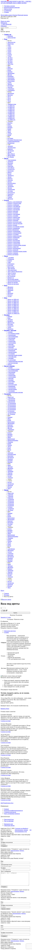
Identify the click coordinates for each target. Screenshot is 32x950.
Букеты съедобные (13, 254)
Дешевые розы (12, 104)
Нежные (10, 462)
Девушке (10, 466)
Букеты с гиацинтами (14, 243)
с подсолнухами (12, 349)
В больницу (11, 264)
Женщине (10, 287)
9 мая (9, 262)
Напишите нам (8, 824)
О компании (7, 10)
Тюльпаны (11, 186)
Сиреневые (11, 88)
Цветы (6, 158)
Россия (10, 482)
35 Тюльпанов (12, 408)
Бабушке (10, 474)
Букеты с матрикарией (14, 248)
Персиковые (11, 79)
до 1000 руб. (11, 105)
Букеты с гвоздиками (14, 209)
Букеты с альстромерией (15, 202)
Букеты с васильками (14, 240)
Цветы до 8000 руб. (13, 310)
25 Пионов (11, 502)
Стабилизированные (14, 141)
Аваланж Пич (12, 147)
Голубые (10, 524)
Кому (5, 285)
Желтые (10, 74)
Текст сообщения (6, 871)
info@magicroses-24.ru (7, 803)
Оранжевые (11, 78)
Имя (2, 839)
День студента (12, 273)
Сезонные (10, 553)
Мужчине (10, 293)
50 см (9, 98)
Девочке (10, 473)
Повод (6, 256)
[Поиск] (2, 29)
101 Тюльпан (11, 414)
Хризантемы (11, 189)
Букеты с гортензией (14, 208)
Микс (9, 67)
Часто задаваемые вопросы (12, 813)
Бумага (10, 432)
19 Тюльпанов (12, 404)
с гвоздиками (11, 338)
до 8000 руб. (11, 116)
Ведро (9, 449)
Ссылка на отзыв (6, 721)
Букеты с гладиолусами (14, 203)
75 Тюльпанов (12, 412)
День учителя (11, 274)
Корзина (10, 127)
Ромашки (10, 184)
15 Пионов (11, 499)
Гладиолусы (11, 169)
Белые (9, 70)
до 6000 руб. (11, 113)
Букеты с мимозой (13, 250)
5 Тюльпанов (11, 398)
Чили (9, 488)
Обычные (10, 453)
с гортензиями (12, 343)
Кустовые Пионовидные (15, 140)
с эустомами (11, 353)
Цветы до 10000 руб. (14, 313)
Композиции (11, 439)
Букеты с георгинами (14, 242)
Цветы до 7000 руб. (13, 308)
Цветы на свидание (13, 284)
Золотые (10, 87)
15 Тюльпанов (12, 403)
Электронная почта (6, 864)
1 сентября (11, 257)
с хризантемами (12, 352)
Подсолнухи (11, 192)
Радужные (10, 85)
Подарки (6, 315)
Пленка (10, 126)
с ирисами (10, 344)
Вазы (9, 318)
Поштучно (11, 44)
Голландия (11, 484)
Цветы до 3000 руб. (13, 302)
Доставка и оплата (9, 6)
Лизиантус (11, 175)
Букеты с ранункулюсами (15, 223)
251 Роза (10, 61)
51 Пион (10, 507)
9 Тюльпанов (11, 401)
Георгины (10, 166)
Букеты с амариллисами (15, 236)
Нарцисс (10, 178)
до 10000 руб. (11, 119)
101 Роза (10, 57)
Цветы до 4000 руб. (13, 304)
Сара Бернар (11, 549)
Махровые (11, 550)
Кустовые (10, 138)
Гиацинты (10, 194)
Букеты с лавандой (13, 246)
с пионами (11, 347)
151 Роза (10, 59)
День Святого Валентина (15, 271)
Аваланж (10, 146)
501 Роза (10, 62)
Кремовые (10, 76)
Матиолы (10, 198)
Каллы (9, 174)
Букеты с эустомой (13, 234)
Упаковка (10, 442)
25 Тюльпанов (12, 406)
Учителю (10, 477)
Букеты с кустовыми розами (16, 226)
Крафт (9, 129)
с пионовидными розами (15, 355)
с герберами (11, 339)
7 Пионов (10, 496)
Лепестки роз (11, 42)
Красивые (10, 456)
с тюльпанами (12, 335)
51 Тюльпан (11, 411)
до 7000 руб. (11, 115)
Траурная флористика (14, 281)
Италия (10, 487)
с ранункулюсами (13, 363)
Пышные (10, 459)
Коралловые (11, 81)
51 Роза (10, 54)
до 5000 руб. (11, 112)
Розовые (10, 71)
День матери (11, 268)
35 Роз (9, 51)
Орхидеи (10, 180)
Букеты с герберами (13, 205)
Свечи (9, 327)
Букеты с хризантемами (14, 233)
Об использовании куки (23, 830)
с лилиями (11, 358)
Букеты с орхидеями (13, 219)
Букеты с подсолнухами (15, 222)
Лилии (9, 177)
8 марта (10, 260)
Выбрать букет (5, 708)
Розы (5, 39)
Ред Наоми (11, 157)
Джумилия (11, 150)
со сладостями (12, 360)
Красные (10, 68)
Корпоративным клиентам (12, 7)
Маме (9, 291)
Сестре (10, 296)
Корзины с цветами (10, 330)
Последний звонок (13, 279)
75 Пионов (11, 508)
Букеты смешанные (13, 229)
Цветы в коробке (9, 366)
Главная (6, 809)
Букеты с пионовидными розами (17, 251)
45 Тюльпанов (12, 409)
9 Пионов (10, 497)
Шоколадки (11, 322)
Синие (9, 82)
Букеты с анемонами (14, 237)
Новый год (11, 277)
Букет (9, 124)
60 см (9, 99)
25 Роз (9, 50)
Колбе (9, 135)
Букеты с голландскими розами (17, 245)
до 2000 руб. (11, 107)
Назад (2, 590)
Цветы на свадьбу (13, 282)
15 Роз (9, 47)
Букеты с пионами (13, 220)
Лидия (9, 152)
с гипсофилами (12, 356)
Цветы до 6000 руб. (13, 307)
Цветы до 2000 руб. (13, 301)
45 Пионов (11, 505)
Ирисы (10, 172)
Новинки (10, 36)
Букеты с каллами (13, 212)
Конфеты (10, 321)
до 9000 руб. (11, 118)
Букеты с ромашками (14, 228)
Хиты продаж (12, 37)
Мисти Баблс (11, 155)
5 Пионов (10, 494)
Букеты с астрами (13, 239)
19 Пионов (11, 501)
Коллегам (10, 288)
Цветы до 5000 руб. (13, 305)
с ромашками (11, 350)
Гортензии (11, 171)
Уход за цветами (8, 821)
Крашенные (11, 143)
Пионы (10, 181)
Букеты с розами (12, 225)
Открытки (10, 325)
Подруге (10, 294)
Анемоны (10, 161)
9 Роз (9, 45)
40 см (9, 96)
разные (10, 364)
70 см (9, 101)
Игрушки (10, 324)
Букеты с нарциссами (14, 217)
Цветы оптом (8, 9)
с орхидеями (11, 346)
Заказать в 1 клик (6, 617)
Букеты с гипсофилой (14, 206)
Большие (10, 460)
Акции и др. (7, 34)
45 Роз (9, 53)
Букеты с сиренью (13, 253)
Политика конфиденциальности (13, 810)
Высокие (10, 95)
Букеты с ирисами (13, 211)
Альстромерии (12, 160)
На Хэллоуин (11, 276)
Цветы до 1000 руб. (13, 299)
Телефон (3, 868)
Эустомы (10, 191)
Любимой (10, 290)
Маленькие (11, 93)
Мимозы (10, 195)
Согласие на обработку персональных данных (21, 829)
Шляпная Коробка (13, 440)
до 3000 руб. (11, 109)
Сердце (10, 133)
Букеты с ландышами (14, 214)
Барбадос (10, 149)
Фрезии (10, 188)
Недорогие (11, 457)
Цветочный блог (9, 819)
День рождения (12, 270)
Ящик (9, 132)
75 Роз (9, 56)
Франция (10, 485)
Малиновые (11, 73)
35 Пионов (11, 504)
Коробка (10, 123)
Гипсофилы (11, 167)
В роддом (10, 265)
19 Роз (9, 48)
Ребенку (10, 470)
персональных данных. (17, 850)
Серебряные (11, 90)
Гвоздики (10, 163)
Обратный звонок (22, 15)
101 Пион (10, 510)
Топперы (10, 319)
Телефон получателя (7, 842)
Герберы (10, 164)
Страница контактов (10, 812)
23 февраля (11, 259)
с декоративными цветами (15, 361)
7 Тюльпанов (11, 400)
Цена (5, 298)
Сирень (10, 197)
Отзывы (6, 12)
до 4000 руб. (11, 110)
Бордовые (10, 426)
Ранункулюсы (12, 183)
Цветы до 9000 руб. (13, 312)
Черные (10, 84)
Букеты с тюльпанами (14, 231)
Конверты (10, 329)
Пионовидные (12, 454)
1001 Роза (10, 64)
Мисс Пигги (11, 154)
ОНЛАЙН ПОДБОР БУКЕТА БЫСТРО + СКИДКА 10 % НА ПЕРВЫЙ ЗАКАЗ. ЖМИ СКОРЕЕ (16, 2)
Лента (9, 130)
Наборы (10, 316)
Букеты (6, 200)
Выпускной (11, 267)
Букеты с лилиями (13, 215)
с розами (10, 332)
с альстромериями (13, 336)
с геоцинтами (11, 341)
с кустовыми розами (13, 333)
